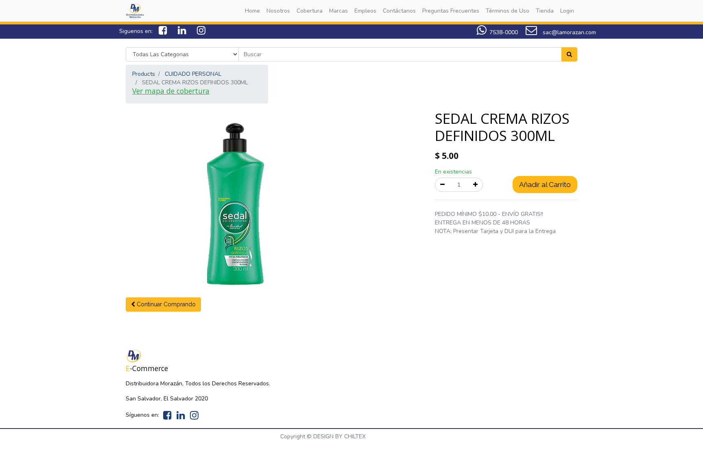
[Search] (569, 54)
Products (143, 74)
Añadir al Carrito (545, 184)
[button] (163, 304)
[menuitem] (252, 10)
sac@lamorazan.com (568, 32)
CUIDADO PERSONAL (193, 74)
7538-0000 (503, 32)
